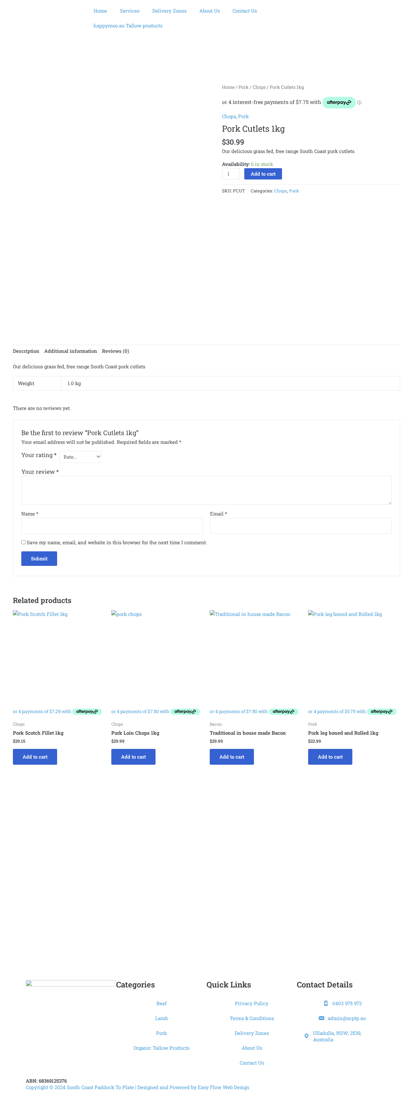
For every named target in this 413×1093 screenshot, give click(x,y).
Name (29, 513)
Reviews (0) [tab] (115, 351)
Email (218, 513)
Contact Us (245, 10)
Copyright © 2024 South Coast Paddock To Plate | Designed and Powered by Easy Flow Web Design (137, 1087)
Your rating (38, 455)
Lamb (161, 1018)
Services (129, 10)
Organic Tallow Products (161, 1048)
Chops (259, 87)
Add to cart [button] (35, 756)
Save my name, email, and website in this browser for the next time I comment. (117, 542)
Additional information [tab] (70, 351)
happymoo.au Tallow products (128, 25)
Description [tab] (26, 351)
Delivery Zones (169, 10)
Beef (161, 1003)
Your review (40, 471)
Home (100, 10)
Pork (243, 87)
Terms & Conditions (252, 1018)
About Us (209, 10)
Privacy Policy (251, 1003)
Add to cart (263, 173)
